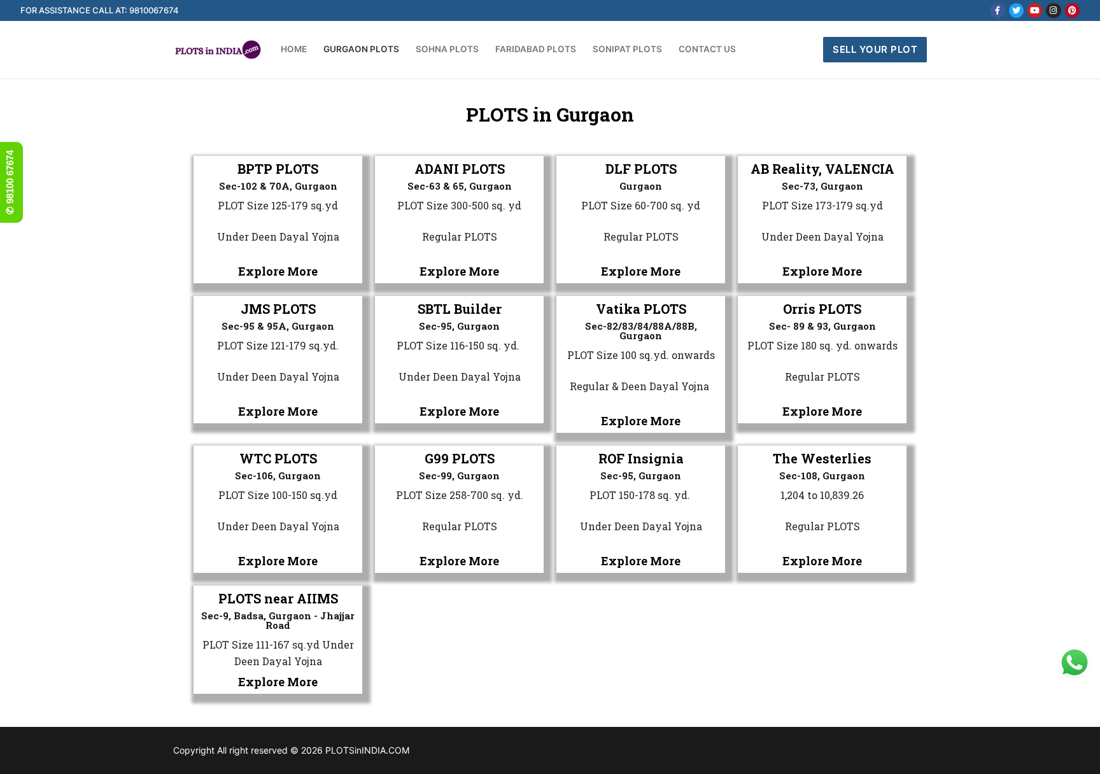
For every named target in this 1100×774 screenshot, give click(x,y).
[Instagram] (1053, 10)
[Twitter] (1016, 10)
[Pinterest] (1072, 10)
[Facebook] (997, 10)
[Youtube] (1034, 10)
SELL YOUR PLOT (875, 49)
